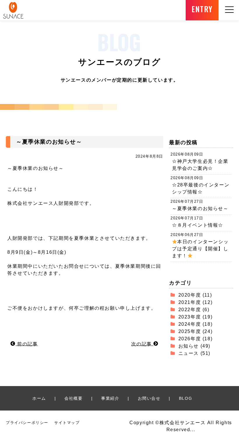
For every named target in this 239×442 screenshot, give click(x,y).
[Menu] (229, 16)
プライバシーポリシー (27, 422)
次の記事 (142, 343)
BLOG (185, 398)
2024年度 (189, 324)
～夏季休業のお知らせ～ (200, 208)
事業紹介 (110, 398)
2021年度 (189, 302)
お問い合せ (149, 398)
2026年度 (189, 338)
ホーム (39, 398)
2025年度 (189, 331)
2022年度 (189, 309)
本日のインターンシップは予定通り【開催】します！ (200, 248)
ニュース (188, 353)
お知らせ (188, 346)
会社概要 (73, 398)
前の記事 (27, 343)
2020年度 (189, 295)
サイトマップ (67, 422)
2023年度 (189, 316)
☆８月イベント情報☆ (197, 225)
